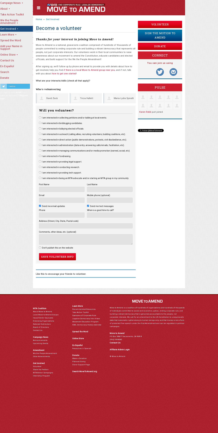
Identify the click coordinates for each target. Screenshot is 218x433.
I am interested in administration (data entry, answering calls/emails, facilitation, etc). (83, 145)
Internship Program (41, 376)
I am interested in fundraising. (56, 156)
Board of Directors (41, 327)
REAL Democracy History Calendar (86, 325)
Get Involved (52, 19)
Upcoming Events (40, 343)
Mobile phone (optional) (98, 195)
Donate (160, 46)
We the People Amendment (45, 353)
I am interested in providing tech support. (62, 173)
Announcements (40, 340)
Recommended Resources (84, 309)
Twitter (12, 86)
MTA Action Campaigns (43, 373)
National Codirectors (42, 324)
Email (41, 195)
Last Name (92, 184)
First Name (44, 184)
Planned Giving (78, 362)
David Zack (52, 98)
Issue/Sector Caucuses (43, 318)
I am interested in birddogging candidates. (62, 123)
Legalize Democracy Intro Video (86, 319)
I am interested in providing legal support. (62, 162)
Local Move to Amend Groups (45, 315)
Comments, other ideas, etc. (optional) (57, 232)
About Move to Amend (42, 312)
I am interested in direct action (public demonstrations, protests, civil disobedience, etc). (84, 140)
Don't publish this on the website (57, 248)
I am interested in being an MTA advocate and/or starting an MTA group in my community (85, 178)
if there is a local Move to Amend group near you (89, 70)
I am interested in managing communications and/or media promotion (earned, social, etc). (86, 151)
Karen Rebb (145, 112)
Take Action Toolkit (80, 312)
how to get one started (64, 73)
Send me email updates (53, 206)
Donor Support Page (81, 365)
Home (39, 19)
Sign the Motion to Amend (160, 35)
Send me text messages (102, 206)
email (18, 92)
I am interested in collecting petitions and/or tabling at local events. (74, 118)
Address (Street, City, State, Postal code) (59, 221)
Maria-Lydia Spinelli (124, 98)
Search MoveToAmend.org (84, 371)
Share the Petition (40, 370)
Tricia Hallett (86, 98)
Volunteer (160, 24)
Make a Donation (79, 358)
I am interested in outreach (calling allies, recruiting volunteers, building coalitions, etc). (84, 134)
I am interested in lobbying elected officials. (63, 129)
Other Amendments (41, 356)
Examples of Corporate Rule (84, 315)
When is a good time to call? (100, 210)
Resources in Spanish (81, 348)
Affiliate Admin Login (120, 349)
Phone (42, 210)
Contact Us (37, 330)
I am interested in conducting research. (61, 167)
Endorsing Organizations (43, 321)
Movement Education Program (85, 322)
